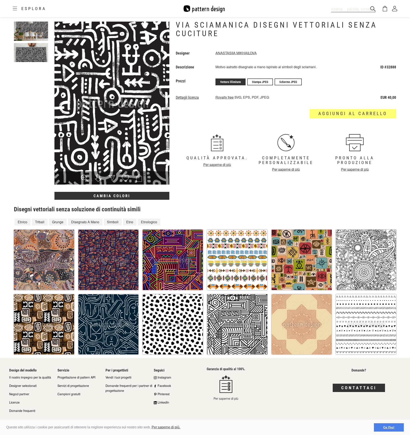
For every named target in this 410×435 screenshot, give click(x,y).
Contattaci (358, 387)
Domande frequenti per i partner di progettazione (128, 388)
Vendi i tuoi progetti (118, 377)
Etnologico (149, 221)
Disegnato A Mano (85, 221)
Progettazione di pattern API (76, 377)
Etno (129, 221)
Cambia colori (112, 196)
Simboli (113, 221)
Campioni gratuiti (68, 394)
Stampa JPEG (260, 82)
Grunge (57, 221)
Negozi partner (19, 394)
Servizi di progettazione (73, 385)
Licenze (14, 402)
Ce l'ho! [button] (388, 427)
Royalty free (224, 97)
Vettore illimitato (230, 82)
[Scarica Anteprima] (98, 178)
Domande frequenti (22, 410)
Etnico (22, 221)
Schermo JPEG (288, 82)
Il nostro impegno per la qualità (30, 377)
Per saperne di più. (166, 427)
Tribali (39, 221)
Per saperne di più (217, 164)
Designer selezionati (23, 385)
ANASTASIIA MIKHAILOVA (236, 52)
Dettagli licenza (187, 97)
